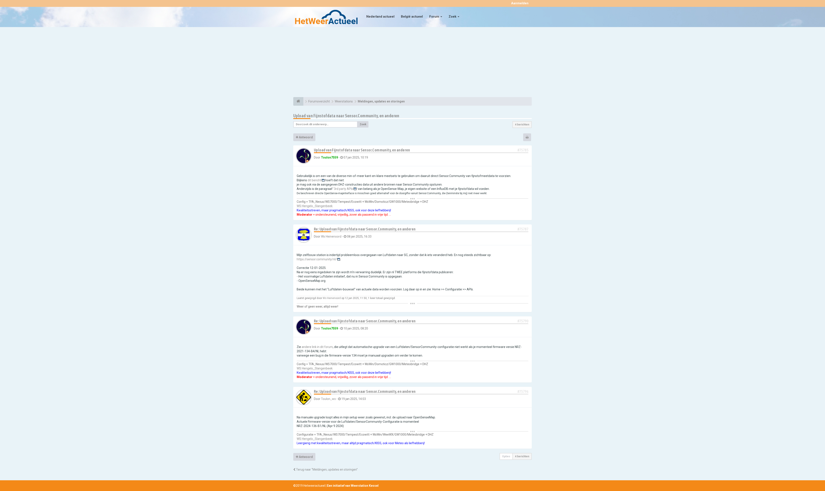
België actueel (412, 16)
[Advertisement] (412, 63)
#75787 (523, 229)
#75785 (523, 150)
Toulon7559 (329, 157)
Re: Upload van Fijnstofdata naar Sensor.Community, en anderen (365, 229)
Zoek (453, 16)
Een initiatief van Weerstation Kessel (353, 485)
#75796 (523, 391)
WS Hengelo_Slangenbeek (315, 206)
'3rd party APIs (343, 189)
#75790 (523, 321)
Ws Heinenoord (331, 236)
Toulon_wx (328, 399)
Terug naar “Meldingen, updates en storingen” (326, 469)
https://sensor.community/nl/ (317, 259)
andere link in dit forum (317, 347)
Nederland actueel (380, 16)
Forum (434, 16)
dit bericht (314, 180)
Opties (506, 456)
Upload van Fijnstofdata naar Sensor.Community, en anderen (346, 115)
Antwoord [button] (305, 137)
